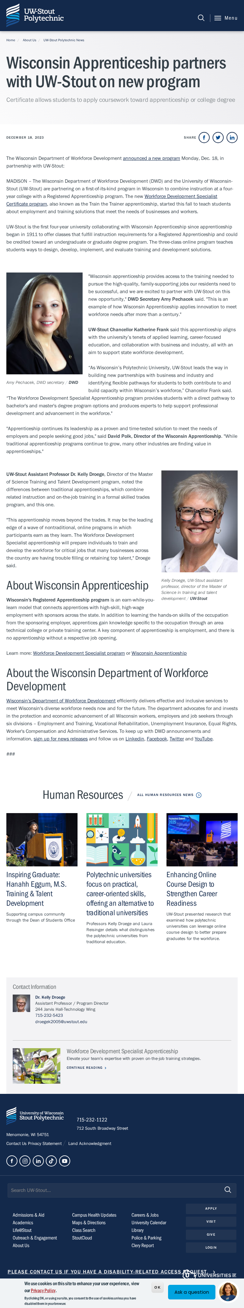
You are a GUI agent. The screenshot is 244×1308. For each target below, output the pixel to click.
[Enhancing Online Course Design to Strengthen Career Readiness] (202, 839)
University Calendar (149, 1223)
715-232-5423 (49, 1015)
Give (211, 1234)
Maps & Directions (88, 1223)
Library (138, 1230)
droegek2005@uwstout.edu (61, 1021)
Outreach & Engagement (35, 1238)
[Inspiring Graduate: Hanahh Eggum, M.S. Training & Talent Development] (42, 839)
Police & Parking (146, 1238)
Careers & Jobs (145, 1215)
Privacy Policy (43, 1290)
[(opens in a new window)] (204, 137)
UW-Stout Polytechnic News (64, 40)
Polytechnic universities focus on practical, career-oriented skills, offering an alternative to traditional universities (120, 893)
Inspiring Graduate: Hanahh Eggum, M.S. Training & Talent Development (36, 889)
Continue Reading (85, 1068)
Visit (211, 1221)
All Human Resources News (165, 795)
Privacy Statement (45, 1143)
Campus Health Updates (94, 1215)
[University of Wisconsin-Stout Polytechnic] (35, 1117)
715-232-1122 (92, 1120)
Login (211, 1248)
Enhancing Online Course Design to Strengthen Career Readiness (191, 889)
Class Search (83, 1230)
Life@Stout (22, 1230)
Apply (211, 1208)
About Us (29, 40)
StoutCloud (82, 1238)
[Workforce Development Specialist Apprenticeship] (36, 1066)
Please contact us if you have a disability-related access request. (108, 1272)
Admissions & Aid (28, 1215)
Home (10, 40)
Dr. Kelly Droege (50, 997)
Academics (23, 1223)
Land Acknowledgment (89, 1143)
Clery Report (143, 1245)
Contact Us (17, 1143)
